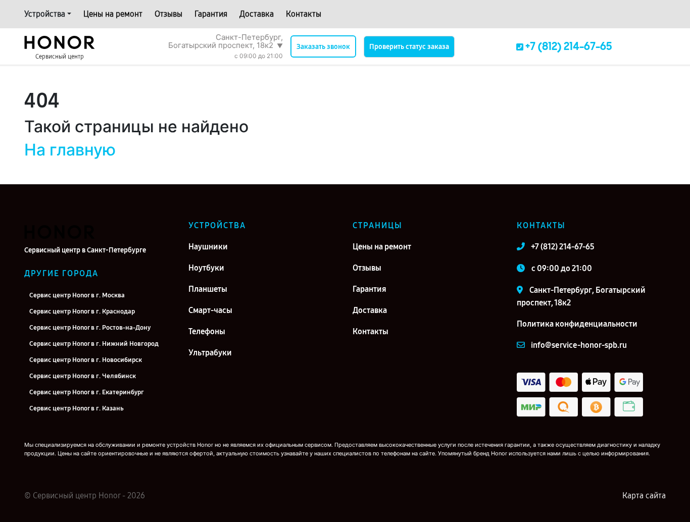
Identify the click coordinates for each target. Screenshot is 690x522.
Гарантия (210, 14)
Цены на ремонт (112, 14)
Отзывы (168, 14)
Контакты (303, 14)
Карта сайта (644, 495)
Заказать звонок (323, 46)
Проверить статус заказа (409, 46)
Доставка (256, 14)
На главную (70, 150)
